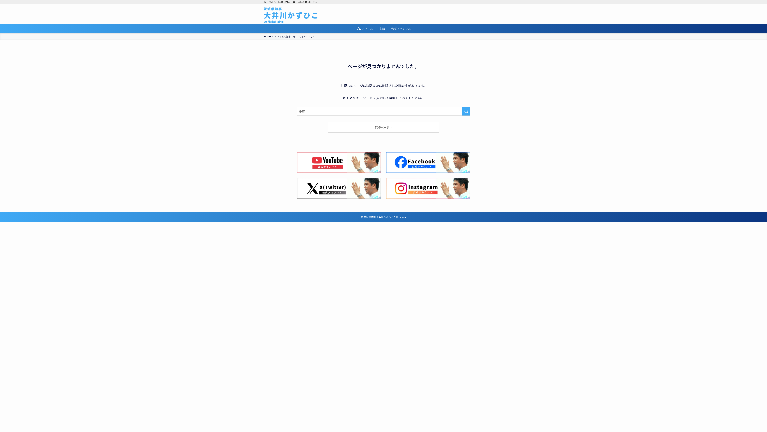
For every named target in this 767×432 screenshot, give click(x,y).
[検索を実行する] (466, 111)
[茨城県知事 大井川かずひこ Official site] (291, 15)
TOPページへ (383, 127)
